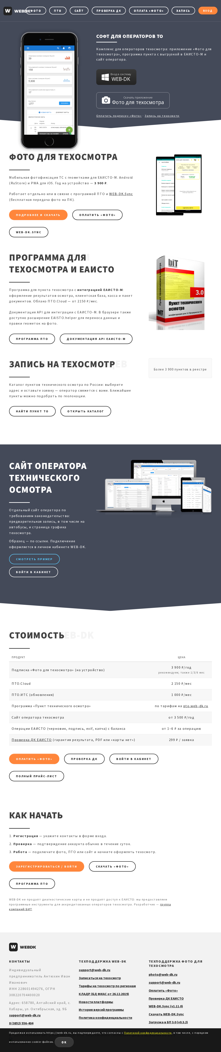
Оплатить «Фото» (97, 215)
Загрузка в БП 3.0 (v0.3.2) (168, 1022)
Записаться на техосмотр (100, 978)
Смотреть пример (34, 559)
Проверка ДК (108, 11)
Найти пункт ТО (32, 411)
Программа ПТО (32, 339)
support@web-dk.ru (25, 1015)
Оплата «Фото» (149, 11)
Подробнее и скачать (38, 215)
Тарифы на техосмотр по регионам (107, 986)
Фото (35, 11)
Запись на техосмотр (162, 116)
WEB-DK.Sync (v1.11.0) (166, 1006)
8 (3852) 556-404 (21, 1023)
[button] (116, 77)
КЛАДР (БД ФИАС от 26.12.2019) (104, 994)
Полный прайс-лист (36, 776)
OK (64, 1042)
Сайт (79, 11)
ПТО (58, 11)
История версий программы (101, 1009)
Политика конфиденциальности (105, 1017)
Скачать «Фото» (112, 866)
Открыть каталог (85, 411)
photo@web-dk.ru (163, 974)
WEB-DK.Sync (121, 194)
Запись (183, 11)
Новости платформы (96, 1002)
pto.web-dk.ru (195, 706)
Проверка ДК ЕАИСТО (32, 740)
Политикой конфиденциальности (148, 1032)
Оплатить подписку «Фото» (119, 116)
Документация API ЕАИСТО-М (96, 339)
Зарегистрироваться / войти (46, 866)
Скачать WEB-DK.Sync (166, 1014)
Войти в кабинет (33, 572)
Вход (208, 11)
